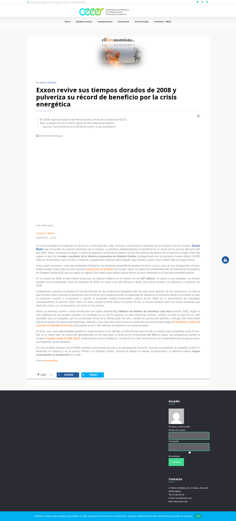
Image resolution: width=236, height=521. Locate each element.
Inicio (67, 21)
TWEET (90, 375)
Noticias (52, 82)
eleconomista (50, 360)
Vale (198, 516)
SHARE (66, 375)
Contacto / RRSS (162, 21)
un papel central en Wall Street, (62, 338)
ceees (42, 82)
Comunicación (105, 21)
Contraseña (174, 441)
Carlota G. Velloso (45, 233)
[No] (232, 516)
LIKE (46, 374)
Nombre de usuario (177, 430)
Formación (123, 21)
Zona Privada (142, 21)
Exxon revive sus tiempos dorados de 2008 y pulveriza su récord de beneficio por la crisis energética (106, 96)
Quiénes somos (84, 21)
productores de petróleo (99, 269)
